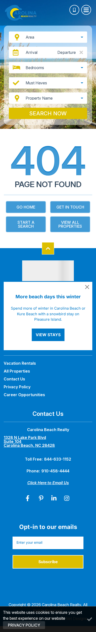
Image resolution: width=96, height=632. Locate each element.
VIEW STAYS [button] (48, 334)
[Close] (87, 287)
